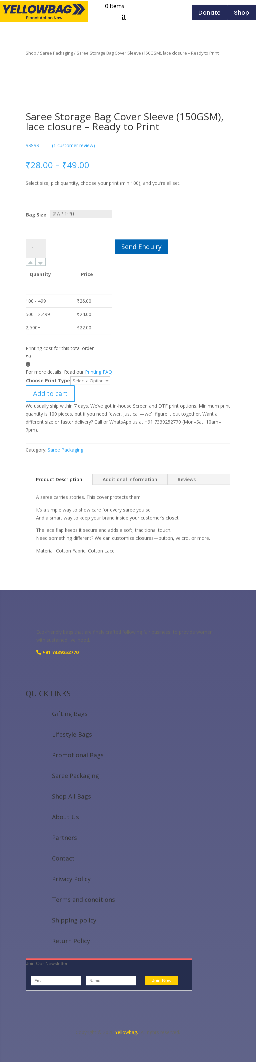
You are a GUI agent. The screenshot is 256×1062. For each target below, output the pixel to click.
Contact (63, 858)
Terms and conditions (83, 899)
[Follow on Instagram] (31, 671)
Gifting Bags (70, 714)
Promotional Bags (78, 755)
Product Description (59, 479)
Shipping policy (74, 920)
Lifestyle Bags (72, 734)
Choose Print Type (48, 380)
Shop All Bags (71, 796)
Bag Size (36, 214)
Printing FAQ (98, 372)
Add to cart (50, 393)
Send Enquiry (141, 246)
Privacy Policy (71, 879)
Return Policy (71, 941)
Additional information (130, 479)
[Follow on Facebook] (44, 671)
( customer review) (73, 145)
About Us (65, 817)
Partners (64, 838)
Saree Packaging (56, 53)
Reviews (187, 479)
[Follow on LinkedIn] (57, 671)
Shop (31, 53)
